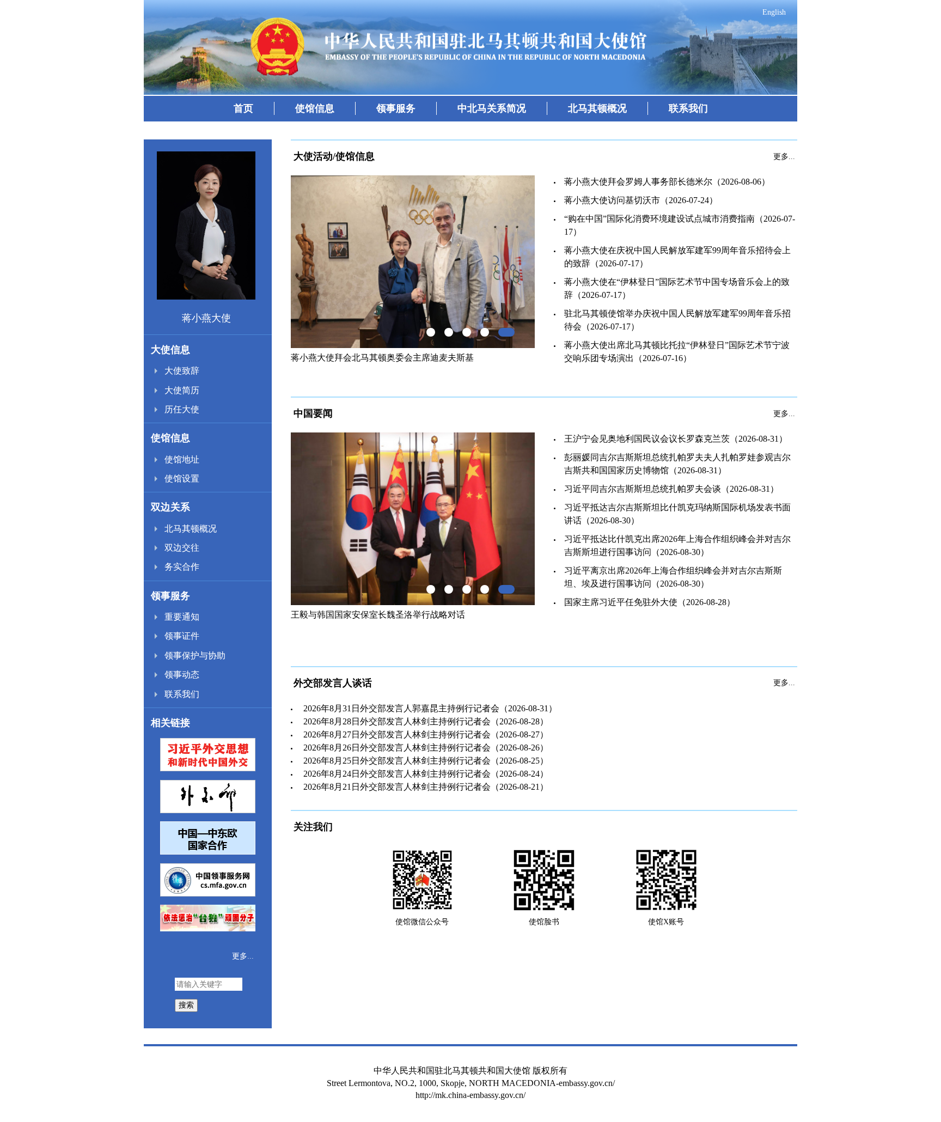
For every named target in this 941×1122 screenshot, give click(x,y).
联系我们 (688, 108)
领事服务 (395, 108)
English (774, 12)
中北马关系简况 (491, 108)
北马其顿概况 (597, 108)
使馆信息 (314, 108)
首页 (243, 108)
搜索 (186, 1005)
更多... (243, 956)
